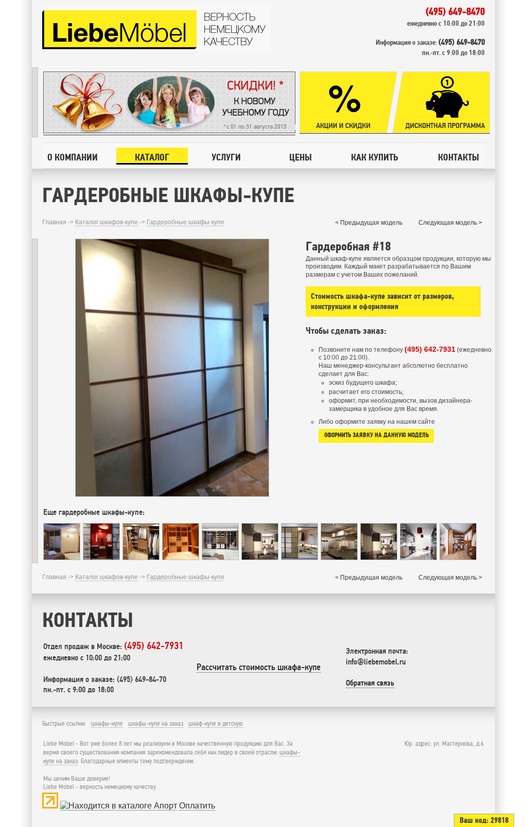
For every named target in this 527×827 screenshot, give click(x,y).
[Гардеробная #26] (378, 557)
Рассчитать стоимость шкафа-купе (259, 667)
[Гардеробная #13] (418, 557)
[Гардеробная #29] (141, 557)
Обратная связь (370, 683)
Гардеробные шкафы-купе (185, 222)
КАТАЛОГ (152, 157)
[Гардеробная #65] (220, 557)
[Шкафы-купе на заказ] (156, 49)
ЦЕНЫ (300, 157)
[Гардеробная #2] (299, 557)
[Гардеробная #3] (458, 557)
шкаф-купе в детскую (215, 723)
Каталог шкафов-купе (106, 222)
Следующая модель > (450, 222)
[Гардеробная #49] (259, 557)
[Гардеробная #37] (180, 557)
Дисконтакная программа (441, 102)
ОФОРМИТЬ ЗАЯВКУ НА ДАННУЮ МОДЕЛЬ (376, 435)
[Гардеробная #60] (339, 557)
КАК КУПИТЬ (374, 157)
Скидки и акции (348, 102)
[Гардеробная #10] (61, 557)
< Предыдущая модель (368, 222)
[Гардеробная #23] (101, 557)
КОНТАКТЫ (458, 157)
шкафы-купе (107, 723)
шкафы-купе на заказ (155, 723)
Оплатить (197, 805)
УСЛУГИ (226, 157)
